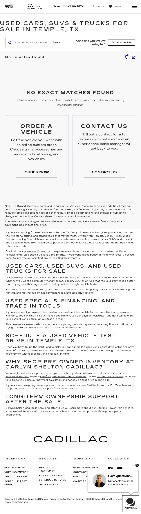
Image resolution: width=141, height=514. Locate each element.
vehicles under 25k (17, 254)
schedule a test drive (81, 380)
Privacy (54, 499)
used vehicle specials (76, 312)
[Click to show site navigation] (133, 6)
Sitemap (43, 499)
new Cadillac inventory (95, 385)
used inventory (105, 373)
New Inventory (16, 467)
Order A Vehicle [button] (121, 42)
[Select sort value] (133, 57)
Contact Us (82, 472)
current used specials (110, 376)
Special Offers (16, 477)
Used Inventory (16, 472)
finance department (58, 315)
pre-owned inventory (37, 251)
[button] (36, 172)
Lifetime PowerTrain (109, 408)
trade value (19, 380)
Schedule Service (52, 480)
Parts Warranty (52, 475)
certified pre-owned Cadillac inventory (56, 258)
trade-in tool (55, 319)
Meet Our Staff (85, 477)
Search (57, 42)
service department (57, 411)
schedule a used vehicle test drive (93, 347)
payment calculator (94, 315)
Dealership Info (85, 467)
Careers (79, 481)
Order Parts (49, 484)
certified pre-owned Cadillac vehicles (63, 376)
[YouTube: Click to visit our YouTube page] (121, 469)
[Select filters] (126, 57)
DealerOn (33, 499)
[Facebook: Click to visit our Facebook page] (112, 469)
